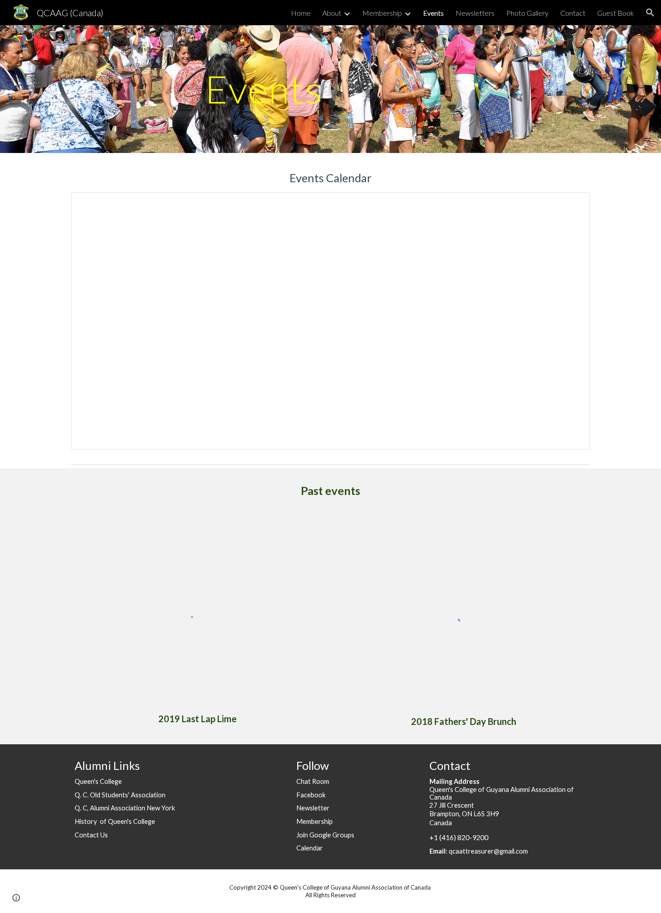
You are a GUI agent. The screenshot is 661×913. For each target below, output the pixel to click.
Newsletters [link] (475, 13)
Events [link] (433, 13)
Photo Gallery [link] (527, 13)
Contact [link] (572, 13)
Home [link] (301, 13)
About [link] (331, 13)
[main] (264, 89)
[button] (650, 12)
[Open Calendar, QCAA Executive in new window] (573, 204)
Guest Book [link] (615, 13)
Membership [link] (382, 13)
